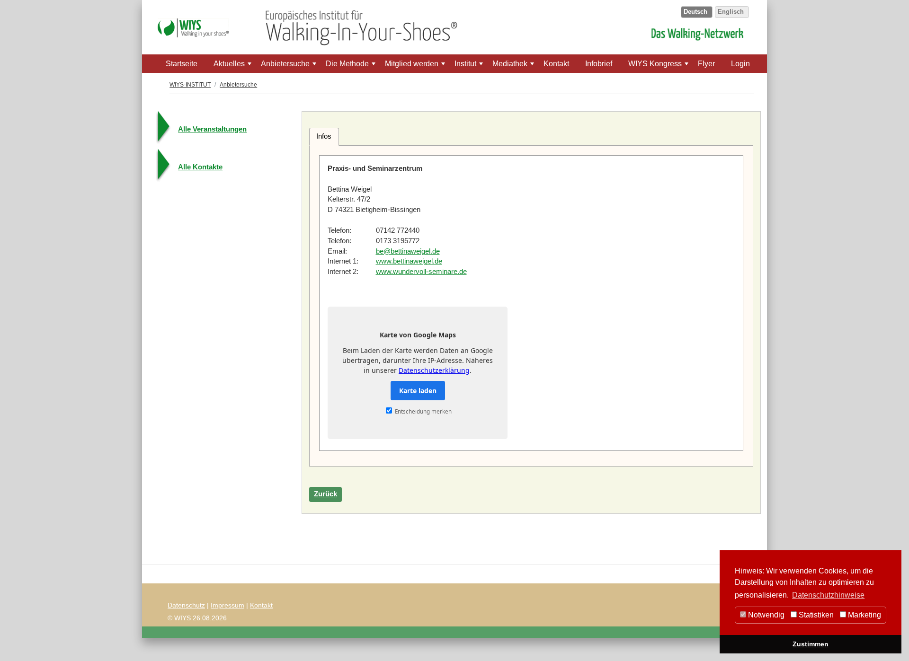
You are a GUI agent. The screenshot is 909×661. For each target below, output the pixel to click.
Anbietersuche (289, 66)
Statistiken (815, 615)
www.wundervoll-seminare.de (421, 271)
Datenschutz (186, 605)
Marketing (863, 615)
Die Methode (351, 66)
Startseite (181, 64)
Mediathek (514, 66)
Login (740, 64)
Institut (469, 66)
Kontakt (556, 64)
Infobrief (598, 64)
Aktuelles (233, 66)
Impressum (227, 605)
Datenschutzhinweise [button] (828, 595)
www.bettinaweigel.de (409, 261)
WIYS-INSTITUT (190, 84)
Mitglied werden (416, 66)
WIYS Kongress (659, 66)
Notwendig (765, 615)
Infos (323, 136)
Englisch (731, 11)
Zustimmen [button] (811, 644)
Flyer (706, 64)
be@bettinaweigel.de (408, 251)
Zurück (325, 494)
